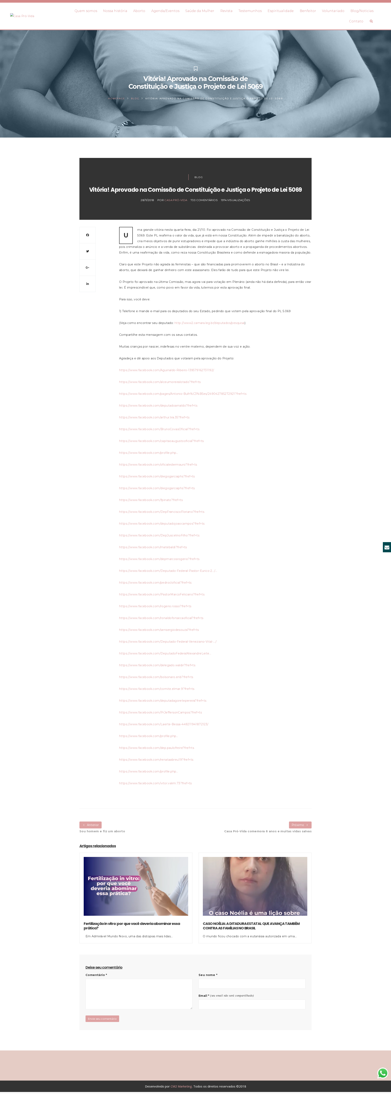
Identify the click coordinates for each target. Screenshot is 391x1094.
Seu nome (208, 975)
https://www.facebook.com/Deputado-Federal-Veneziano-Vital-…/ (167, 641)
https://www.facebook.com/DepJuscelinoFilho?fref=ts (159, 535)
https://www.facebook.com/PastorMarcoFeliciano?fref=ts (161, 594)
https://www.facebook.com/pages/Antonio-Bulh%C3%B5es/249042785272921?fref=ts (182, 394)
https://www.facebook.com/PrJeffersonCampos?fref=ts (160, 712)
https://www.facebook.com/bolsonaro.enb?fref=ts (156, 677)
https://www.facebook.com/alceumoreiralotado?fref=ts (160, 382)
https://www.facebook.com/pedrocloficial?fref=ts (155, 582)
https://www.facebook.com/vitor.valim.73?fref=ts (155, 783)
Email (204, 996)
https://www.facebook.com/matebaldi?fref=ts (153, 547)
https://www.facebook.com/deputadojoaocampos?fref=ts (161, 523)
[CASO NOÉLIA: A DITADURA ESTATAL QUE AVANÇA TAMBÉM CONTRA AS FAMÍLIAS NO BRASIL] (255, 889)
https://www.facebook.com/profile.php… (148, 453)
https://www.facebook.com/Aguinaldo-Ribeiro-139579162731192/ (166, 370)
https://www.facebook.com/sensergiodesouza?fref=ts (159, 630)
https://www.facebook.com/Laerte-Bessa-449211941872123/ (164, 724)
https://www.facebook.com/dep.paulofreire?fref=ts (156, 748)
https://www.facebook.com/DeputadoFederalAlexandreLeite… (165, 653)
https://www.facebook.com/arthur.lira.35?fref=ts (154, 417)
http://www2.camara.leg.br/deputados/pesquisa (210, 323)
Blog (135, 98)
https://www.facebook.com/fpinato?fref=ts (151, 500)
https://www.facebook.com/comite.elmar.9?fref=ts (156, 689)
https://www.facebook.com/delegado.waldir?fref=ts (157, 665)
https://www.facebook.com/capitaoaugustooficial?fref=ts (161, 441)
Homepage (116, 98)
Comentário (96, 975)
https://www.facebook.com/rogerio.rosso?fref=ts (155, 606)
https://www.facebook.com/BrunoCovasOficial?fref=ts (159, 429)
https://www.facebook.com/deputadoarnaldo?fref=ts (158, 405)
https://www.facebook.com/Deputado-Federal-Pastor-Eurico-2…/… (168, 571)
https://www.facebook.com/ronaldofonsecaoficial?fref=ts (161, 618)
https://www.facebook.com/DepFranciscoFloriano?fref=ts (161, 512)
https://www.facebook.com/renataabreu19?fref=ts (156, 759)
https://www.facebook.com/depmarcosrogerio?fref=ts (159, 559)
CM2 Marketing (181, 1086)
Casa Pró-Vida (175, 200)
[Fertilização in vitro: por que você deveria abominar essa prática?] (136, 889)
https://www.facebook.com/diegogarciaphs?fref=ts (157, 476)
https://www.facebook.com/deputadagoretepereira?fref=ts (162, 700)
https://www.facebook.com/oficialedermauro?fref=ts (158, 464)
